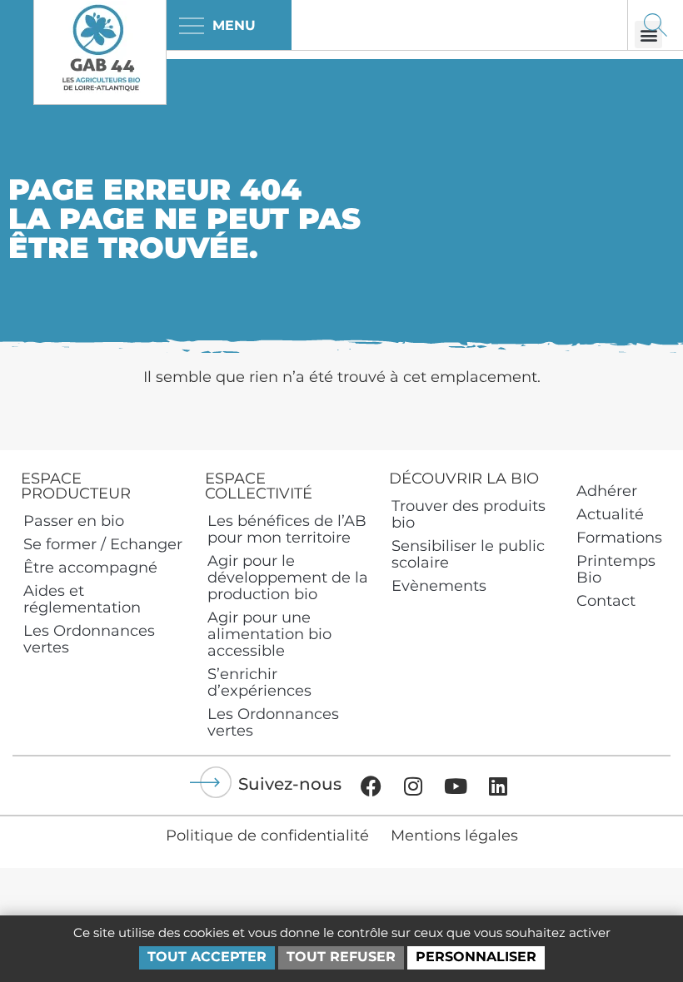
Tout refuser (341, 957)
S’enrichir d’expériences (259, 682)
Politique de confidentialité (267, 835)
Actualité (610, 514)
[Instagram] (413, 785)
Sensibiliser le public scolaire (468, 554)
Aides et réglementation (82, 599)
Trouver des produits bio (468, 514)
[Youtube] (455, 785)
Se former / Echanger (102, 544)
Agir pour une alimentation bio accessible (269, 634)
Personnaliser (476, 957)
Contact (606, 601)
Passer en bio (73, 521)
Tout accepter (207, 957)
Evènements (438, 586)
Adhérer (606, 491)
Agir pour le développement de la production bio (287, 577)
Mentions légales (454, 835)
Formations (619, 537)
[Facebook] (370, 785)
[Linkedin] (498, 785)
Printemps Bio (616, 569)
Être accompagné (90, 567)
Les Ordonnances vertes (89, 639)
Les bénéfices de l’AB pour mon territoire (286, 529)
